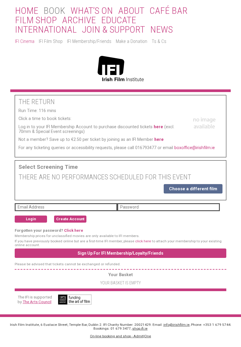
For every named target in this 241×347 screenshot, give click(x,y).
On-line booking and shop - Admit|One (120, 336)
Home (26, 11)
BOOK (54, 11)
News (161, 29)
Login (31, 219)
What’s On (92, 11)
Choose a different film (193, 188)
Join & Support (113, 29)
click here (143, 241)
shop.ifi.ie (140, 328)
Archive (79, 20)
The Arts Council (37, 301)
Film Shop (36, 20)
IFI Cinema (24, 41)
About (131, 11)
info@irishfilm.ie (176, 325)
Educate (118, 20)
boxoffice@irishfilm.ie (194, 147)
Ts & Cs (159, 41)
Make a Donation (131, 41)
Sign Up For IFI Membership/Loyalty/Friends (120, 253)
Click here (73, 230)
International (46, 29)
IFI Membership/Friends (89, 41)
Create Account (70, 219)
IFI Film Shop (51, 41)
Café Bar (169, 11)
